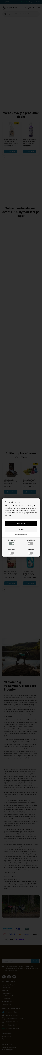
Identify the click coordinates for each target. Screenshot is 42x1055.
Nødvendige (11, 540)
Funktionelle (11, 550)
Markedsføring (30, 540)
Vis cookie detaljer (21, 534)
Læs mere (8, 515)
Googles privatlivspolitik (29, 513)
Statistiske (30, 550)
